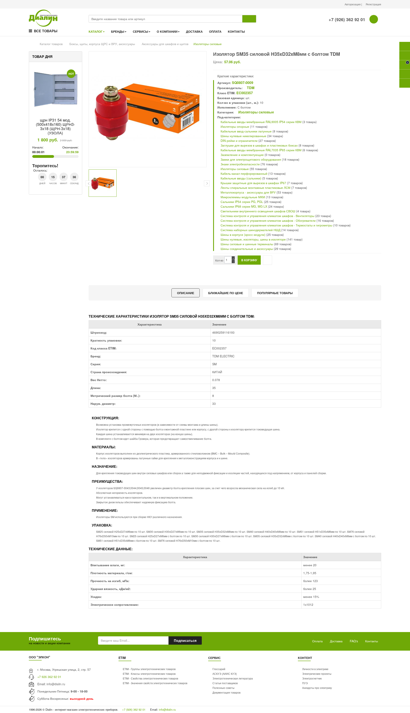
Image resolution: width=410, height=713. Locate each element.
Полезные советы (223, 688)
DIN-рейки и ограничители (239, 140)
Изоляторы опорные (234, 126)
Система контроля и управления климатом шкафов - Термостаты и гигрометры (276, 225)
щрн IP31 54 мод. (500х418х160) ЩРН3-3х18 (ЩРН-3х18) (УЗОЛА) (55, 126)
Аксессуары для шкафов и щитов (165, 43)
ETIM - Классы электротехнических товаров (149, 673)
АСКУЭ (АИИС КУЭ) (224, 673)
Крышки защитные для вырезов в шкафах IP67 (253, 183)
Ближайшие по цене (225, 293)
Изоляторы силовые (207, 43)
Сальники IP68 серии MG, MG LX (244, 206)
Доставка (336, 641)
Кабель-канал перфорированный (243, 173)
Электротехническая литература (232, 678)
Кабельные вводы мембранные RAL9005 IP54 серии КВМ (261, 122)
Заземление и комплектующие (242, 155)
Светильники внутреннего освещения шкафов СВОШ (257, 211)
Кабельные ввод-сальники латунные (246, 131)
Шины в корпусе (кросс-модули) (243, 234)
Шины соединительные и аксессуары (247, 248)
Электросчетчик (312, 678)
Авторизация (353, 4)
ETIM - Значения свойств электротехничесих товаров (155, 683)
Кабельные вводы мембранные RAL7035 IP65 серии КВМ (261, 150)
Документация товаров (226, 692)
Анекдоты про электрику (317, 688)
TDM (250, 87)
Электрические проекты (316, 673)
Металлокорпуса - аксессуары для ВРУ (248, 192)
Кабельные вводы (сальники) (240, 178)
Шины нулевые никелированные (243, 136)
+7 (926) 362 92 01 (346, 19)
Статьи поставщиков (225, 683)
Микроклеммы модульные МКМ (242, 197)
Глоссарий (218, 669)
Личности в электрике (315, 669)
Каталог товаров (51, 43)
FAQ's (354, 641)
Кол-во (219, 260)
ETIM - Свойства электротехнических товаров (150, 678)
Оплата (317, 641)
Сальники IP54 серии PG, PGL (241, 202)
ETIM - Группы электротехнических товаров (149, 669)
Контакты (371, 641)
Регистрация (373, 4)
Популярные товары (275, 293)
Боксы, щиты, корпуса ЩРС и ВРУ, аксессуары (102, 43)
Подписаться (185, 640)
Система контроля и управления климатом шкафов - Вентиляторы (267, 216)
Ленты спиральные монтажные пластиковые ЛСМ (255, 187)
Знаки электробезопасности (240, 164)
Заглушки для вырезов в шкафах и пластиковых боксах (259, 145)
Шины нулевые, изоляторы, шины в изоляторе (253, 239)
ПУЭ (305, 683)
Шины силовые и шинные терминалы (246, 244)
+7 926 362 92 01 (49, 677)
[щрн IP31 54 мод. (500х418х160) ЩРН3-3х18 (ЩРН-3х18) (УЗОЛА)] (55, 89)
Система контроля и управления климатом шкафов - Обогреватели (268, 220)
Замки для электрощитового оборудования (250, 159)
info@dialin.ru (56, 684)
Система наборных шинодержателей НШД (250, 230)
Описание (185, 293)
